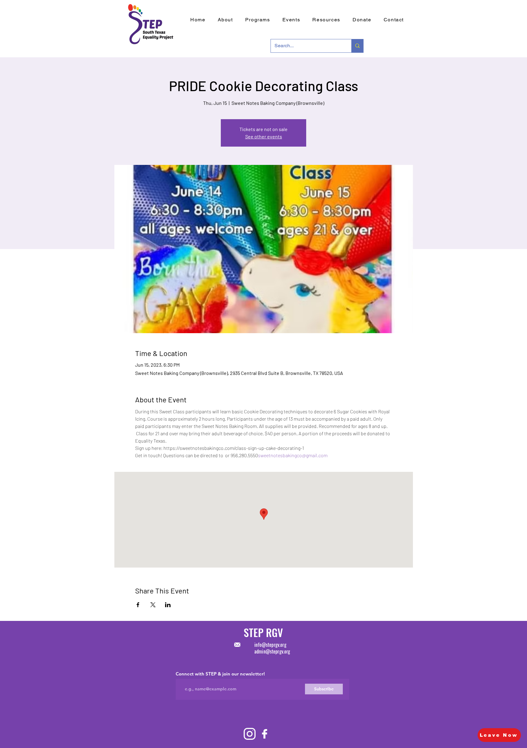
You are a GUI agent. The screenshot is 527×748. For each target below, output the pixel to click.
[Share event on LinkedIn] (168, 604)
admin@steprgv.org (272, 651)
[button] (291, 20)
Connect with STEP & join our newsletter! (220, 673)
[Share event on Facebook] (138, 604)
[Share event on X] (153, 604)
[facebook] (265, 734)
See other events (263, 136)
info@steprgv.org (270, 644)
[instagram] (250, 734)
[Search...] (357, 45)
